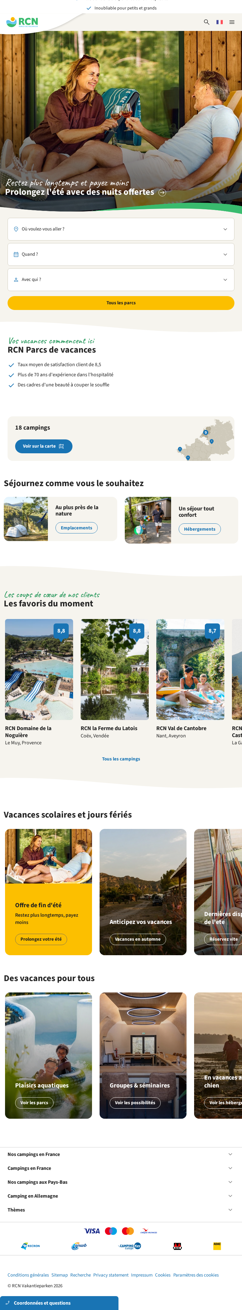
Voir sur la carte (39, 446)
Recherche (80, 1275)
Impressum (142, 1275)
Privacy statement (111, 1275)
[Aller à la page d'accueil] (22, 22)
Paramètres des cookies (196, 1275)
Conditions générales (28, 1275)
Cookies (162, 1275)
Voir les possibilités (135, 1102)
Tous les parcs (121, 303)
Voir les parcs (34, 1102)
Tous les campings (121, 759)
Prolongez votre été (41, 939)
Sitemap (59, 1275)
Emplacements (76, 528)
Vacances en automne (138, 939)
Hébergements (200, 529)
